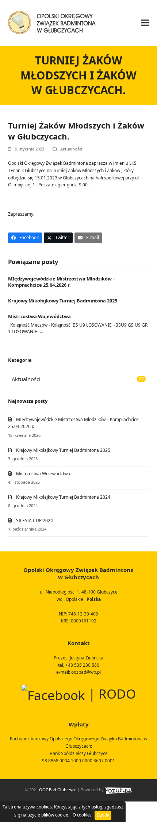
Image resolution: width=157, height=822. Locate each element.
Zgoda (103, 815)
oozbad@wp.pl (86, 672)
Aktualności (71, 149)
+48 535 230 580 (82, 665)
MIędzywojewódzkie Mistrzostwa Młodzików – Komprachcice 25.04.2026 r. (61, 282)
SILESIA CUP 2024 (34, 520)
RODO (117, 693)
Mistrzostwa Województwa (39, 316)
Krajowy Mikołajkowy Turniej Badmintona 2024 (63, 497)
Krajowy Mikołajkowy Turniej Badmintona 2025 (62, 300)
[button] (145, 23)
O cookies (82, 815)
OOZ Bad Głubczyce (57, 789)
